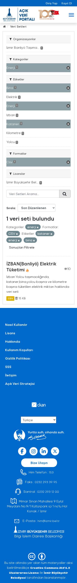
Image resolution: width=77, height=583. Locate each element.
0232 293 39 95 (46, 482)
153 (51, 472)
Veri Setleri (18, 26)
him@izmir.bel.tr (49, 521)
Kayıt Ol (67, 3)
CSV (10, 298)
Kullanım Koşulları (19, 350)
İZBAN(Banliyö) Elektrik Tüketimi (31, 266)
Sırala (10, 208)
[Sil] (38, 227)
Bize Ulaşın (39, 462)
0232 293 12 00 (48, 492)
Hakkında (12, 341)
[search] (65, 194)
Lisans (10, 333)
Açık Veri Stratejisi (20, 383)
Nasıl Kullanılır (16, 324)
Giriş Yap (51, 3)
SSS (8, 366)
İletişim (10, 375)
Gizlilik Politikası (17, 358)
